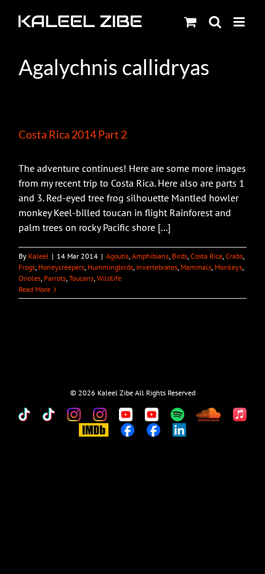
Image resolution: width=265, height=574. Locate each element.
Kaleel (38, 256)
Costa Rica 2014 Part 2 (72, 134)
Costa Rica (206, 256)
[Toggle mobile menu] (240, 21)
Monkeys (228, 267)
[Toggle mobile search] (215, 21)
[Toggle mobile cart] (190, 21)
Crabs (234, 256)
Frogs (26, 267)
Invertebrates (156, 267)
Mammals (196, 267)
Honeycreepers (61, 267)
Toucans (81, 278)
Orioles (29, 278)
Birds (179, 256)
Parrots (55, 278)
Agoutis (117, 256)
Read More (34, 289)
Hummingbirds (110, 267)
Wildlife (109, 278)
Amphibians (150, 256)
